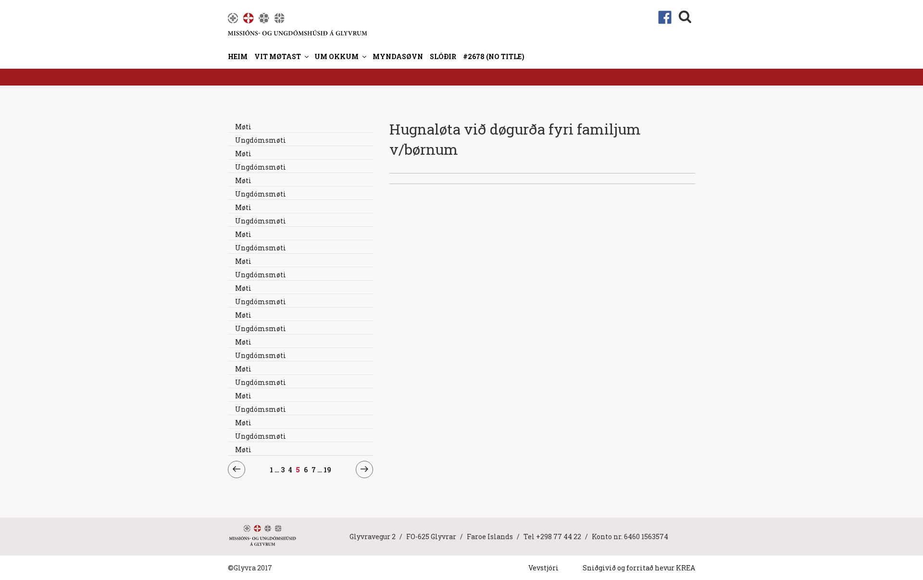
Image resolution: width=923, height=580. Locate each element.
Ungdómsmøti (260, 140)
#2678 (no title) (493, 56)
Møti (243, 126)
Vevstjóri (543, 567)
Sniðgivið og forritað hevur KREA (639, 567)
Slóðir (443, 56)
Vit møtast (277, 56)
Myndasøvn (398, 56)
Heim (238, 56)
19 (327, 469)
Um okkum (336, 56)
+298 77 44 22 (558, 536)
